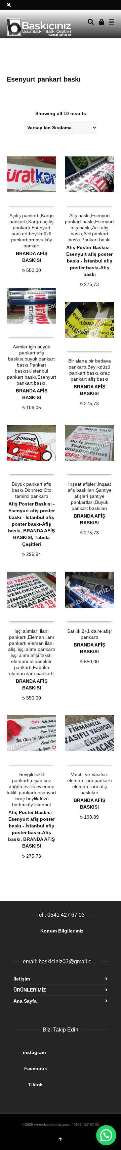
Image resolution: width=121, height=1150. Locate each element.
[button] (106, 1135)
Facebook (59, 1065)
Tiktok (59, 1081)
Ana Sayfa (25, 1001)
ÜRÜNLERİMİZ (29, 990)
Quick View (21, 199)
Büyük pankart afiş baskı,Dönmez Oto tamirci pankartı (31, 490)
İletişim (21, 978)
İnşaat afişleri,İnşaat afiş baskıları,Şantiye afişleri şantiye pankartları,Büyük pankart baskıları (90, 496)
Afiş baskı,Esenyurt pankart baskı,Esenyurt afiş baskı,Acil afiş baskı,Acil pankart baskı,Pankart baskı (89, 227)
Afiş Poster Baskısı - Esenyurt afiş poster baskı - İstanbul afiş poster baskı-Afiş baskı (89, 261)
